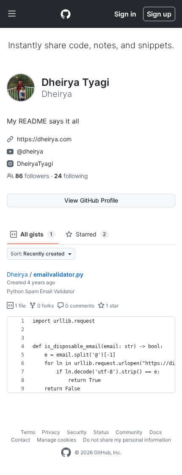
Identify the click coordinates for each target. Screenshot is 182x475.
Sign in (125, 14)
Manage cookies (56, 440)
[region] (91, 355)
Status (101, 432)
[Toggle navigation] (12, 13)
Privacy (51, 432)
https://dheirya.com (44, 139)
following (71, 175)
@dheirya (30, 151)
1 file (20, 305)
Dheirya (17, 274)
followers (33, 175)
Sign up (159, 14)
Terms (28, 432)
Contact (20, 440)
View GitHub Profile (91, 200)
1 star (112, 305)
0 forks (45, 305)
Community (129, 432)
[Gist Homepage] (66, 14)
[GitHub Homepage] (66, 452)
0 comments (79, 305)
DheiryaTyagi (35, 163)
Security (77, 432)
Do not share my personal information (127, 440)
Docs (155, 432)
